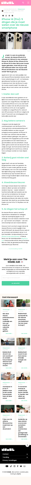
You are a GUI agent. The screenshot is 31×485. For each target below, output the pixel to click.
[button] (25, 454)
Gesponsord (21, 9)
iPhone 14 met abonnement (11, 236)
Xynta (19, 474)
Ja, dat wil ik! (15, 283)
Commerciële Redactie (10, 9)
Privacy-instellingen (10, 460)
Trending (6, 457)
